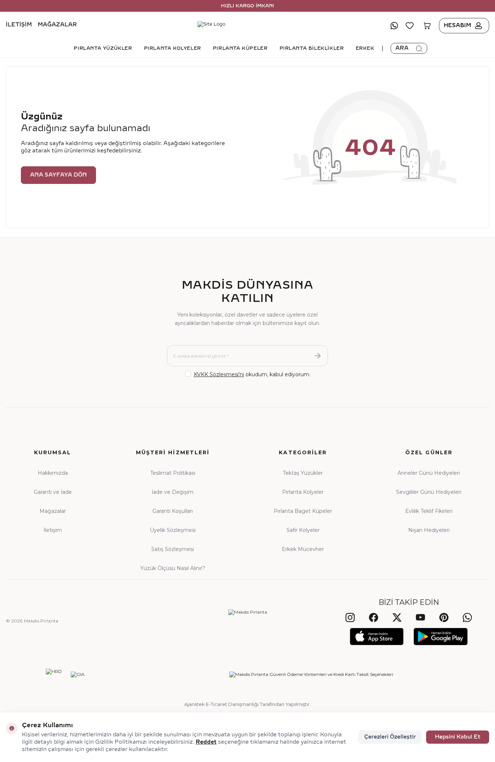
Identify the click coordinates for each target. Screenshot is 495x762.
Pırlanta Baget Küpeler (303, 511)
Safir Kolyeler (303, 530)
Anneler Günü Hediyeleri (429, 473)
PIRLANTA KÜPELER (240, 48)
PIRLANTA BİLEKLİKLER (312, 48)
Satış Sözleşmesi (172, 549)
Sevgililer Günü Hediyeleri (428, 492)
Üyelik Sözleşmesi (173, 530)
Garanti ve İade (53, 492)
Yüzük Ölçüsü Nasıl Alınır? (172, 568)
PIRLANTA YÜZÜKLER (103, 48)
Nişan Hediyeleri (429, 530)
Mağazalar (57, 25)
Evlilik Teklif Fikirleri (428, 511)
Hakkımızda (53, 473)
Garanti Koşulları (172, 511)
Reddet (206, 742)
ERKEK (365, 48)
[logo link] (247, 25)
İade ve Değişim (172, 492)
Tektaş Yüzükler (303, 473)
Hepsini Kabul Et (457, 737)
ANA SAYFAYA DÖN (58, 175)
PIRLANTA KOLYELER (172, 48)
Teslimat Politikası (172, 473)
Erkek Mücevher (303, 549)
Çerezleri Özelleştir (390, 737)
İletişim (19, 25)
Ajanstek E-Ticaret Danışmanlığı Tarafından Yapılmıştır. (247, 704)
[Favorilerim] (409, 26)
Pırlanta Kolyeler (303, 492)
